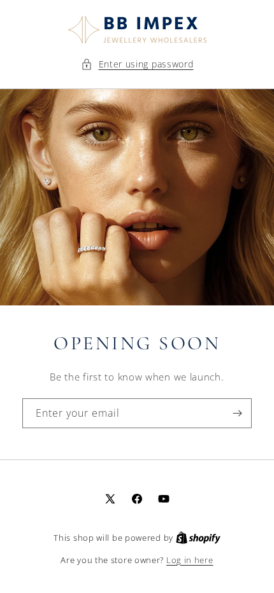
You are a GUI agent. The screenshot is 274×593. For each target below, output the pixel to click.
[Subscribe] (237, 413)
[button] (137, 64)
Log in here (189, 560)
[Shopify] (198, 537)
